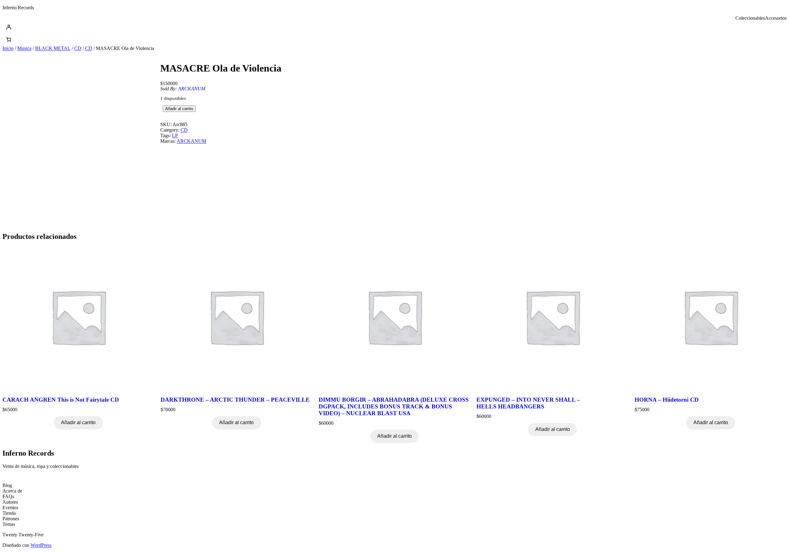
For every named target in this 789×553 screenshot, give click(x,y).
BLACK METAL (53, 48)
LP (175, 135)
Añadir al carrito (179, 108)
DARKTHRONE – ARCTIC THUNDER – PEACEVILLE (235, 399)
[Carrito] (8, 39)
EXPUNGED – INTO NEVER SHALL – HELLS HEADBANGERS (528, 403)
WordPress (41, 545)
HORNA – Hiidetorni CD (667, 399)
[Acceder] (394, 27)
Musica (24, 48)
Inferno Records (18, 7)
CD (77, 48)
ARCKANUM (191, 88)
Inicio (8, 48)
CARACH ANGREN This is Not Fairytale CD (60, 399)
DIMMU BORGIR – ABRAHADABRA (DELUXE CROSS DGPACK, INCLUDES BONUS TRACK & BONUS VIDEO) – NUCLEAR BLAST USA (394, 406)
